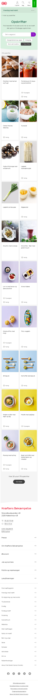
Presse (4, 538)
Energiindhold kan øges (14, 40)
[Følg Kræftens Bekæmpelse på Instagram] (13, 673)
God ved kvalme (13, 44)
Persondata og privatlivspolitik (19, 688)
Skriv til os (8, 524)
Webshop (5, 624)
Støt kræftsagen (7, 629)
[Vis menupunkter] (19, 10)
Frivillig (4, 606)
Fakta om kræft (7, 633)
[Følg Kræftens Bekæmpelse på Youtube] (30, 673)
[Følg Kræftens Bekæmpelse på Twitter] (19, 673)
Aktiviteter (5, 651)
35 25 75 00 (8, 521)
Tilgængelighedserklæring (19, 691)
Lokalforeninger (8, 578)
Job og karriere (8, 562)
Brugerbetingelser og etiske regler (19, 686)
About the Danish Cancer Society (12, 665)
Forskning (5, 615)
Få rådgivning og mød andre (11, 597)
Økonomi (5, 554)
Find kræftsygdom (8, 588)
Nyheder (4, 647)
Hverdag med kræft (8, 593)
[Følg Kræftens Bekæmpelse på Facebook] (8, 673)
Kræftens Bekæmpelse (16, 508)
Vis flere (19, 482)
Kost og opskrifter (9, 15)
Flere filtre (26, 44)
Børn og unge (6, 638)
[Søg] (33, 34)
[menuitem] (17, 3)
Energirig (28, 40)
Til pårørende (6, 602)
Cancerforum (6, 620)
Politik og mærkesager (11, 570)
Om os (4, 656)
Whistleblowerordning (19, 683)
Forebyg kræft (6, 611)
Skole (3, 642)
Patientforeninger (7, 660)
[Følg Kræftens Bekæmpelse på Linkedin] (24, 673)
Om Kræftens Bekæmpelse (12, 546)
